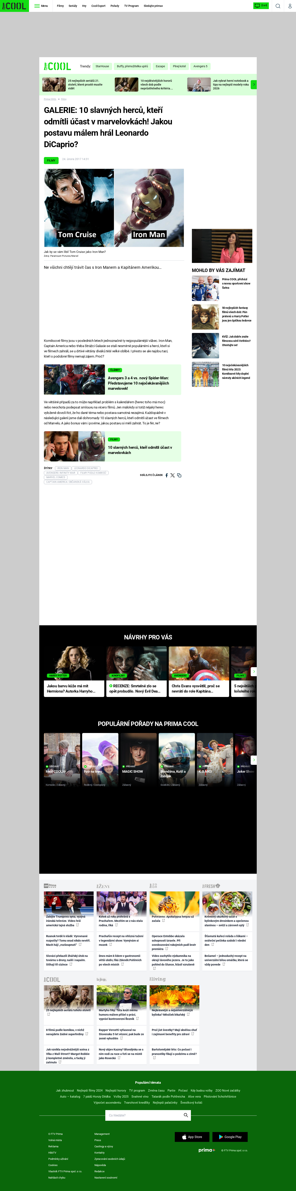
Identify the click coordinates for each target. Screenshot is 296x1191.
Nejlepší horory (116, 1090)
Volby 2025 (121, 1096)
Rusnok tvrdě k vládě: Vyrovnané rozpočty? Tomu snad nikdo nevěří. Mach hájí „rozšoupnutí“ (68, 940)
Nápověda (100, 1165)
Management (102, 1133)
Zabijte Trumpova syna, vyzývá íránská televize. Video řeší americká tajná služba (65, 921)
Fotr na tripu (93, 771)
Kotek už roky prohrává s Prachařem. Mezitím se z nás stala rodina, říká (121, 921)
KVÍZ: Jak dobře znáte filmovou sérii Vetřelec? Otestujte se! (236, 341)
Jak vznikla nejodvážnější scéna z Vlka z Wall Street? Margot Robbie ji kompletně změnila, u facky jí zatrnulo (68, 1056)
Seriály (73, 5)
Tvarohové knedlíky (137, 1102)
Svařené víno (140, 1096)
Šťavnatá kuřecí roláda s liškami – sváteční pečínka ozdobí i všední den (226, 940)
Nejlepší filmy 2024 (89, 1090)
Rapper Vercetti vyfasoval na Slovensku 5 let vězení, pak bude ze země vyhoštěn (121, 1034)
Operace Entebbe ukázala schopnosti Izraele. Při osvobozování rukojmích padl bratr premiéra (174, 943)
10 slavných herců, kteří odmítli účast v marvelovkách (140, 450)
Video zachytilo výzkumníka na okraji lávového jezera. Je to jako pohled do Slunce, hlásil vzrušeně (173, 960)
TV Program (131, 5)
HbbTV (52, 1152)
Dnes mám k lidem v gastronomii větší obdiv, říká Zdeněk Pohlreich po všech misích (120, 960)
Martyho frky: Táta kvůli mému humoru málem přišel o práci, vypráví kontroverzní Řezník (118, 1014)
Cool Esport (98, 5)
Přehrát (54, 766)
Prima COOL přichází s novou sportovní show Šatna (236, 283)
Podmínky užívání (58, 1158)
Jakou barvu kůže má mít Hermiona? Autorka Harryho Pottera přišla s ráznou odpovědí (70, 689)
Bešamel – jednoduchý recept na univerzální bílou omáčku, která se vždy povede (226, 960)
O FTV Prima (55, 1133)
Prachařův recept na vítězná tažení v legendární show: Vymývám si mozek (121, 940)
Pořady (115, 5)
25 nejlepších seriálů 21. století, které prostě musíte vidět (85, 84)
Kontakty (99, 1152)
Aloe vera (194, 1096)
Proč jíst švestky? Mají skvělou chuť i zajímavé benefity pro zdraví (174, 1032)
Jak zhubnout (65, 1090)
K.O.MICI (205, 771)
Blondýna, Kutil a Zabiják (173, 773)
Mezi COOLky (56, 771)
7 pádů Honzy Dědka (97, 1096)
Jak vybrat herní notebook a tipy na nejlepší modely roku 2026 (231, 84)
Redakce (99, 1171)
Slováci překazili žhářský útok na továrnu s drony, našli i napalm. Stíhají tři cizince (67, 960)
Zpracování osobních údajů (109, 1158)
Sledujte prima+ (153, 5)
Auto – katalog (70, 1096)
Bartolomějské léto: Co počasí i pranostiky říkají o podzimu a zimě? (174, 1051)
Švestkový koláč (191, 1102)
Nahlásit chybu (56, 1177)
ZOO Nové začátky (227, 1090)
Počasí (183, 1090)
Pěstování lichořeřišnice (220, 1096)
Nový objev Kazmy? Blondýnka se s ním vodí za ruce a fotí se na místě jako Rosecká (121, 1054)
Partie (171, 1090)
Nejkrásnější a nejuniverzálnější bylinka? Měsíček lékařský (172, 1012)
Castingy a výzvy (103, 1146)
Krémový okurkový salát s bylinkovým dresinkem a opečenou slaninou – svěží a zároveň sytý (227, 921)
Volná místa (55, 1140)
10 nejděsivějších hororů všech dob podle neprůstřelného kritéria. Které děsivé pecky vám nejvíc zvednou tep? (156, 88)
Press (97, 1140)
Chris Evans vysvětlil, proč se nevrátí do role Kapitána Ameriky (196, 689)
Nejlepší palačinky (165, 1102)
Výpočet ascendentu (107, 1102)
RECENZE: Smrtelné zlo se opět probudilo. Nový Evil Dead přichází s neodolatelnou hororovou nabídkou (134, 689)
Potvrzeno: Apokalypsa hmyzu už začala (173, 918)
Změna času (156, 1090)
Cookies (53, 1165)
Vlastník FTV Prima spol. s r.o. (65, 1171)
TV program (137, 1090)
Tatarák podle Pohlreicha (168, 1096)
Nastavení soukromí (105, 1177)
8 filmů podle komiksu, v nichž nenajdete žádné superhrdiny (65, 1032)
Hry (84, 5)
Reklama (53, 1146)
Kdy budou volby (201, 1090)
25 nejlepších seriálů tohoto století (68, 1010)
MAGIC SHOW (132, 771)
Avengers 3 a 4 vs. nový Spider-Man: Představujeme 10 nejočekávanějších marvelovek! (138, 383)
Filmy (60, 5)
